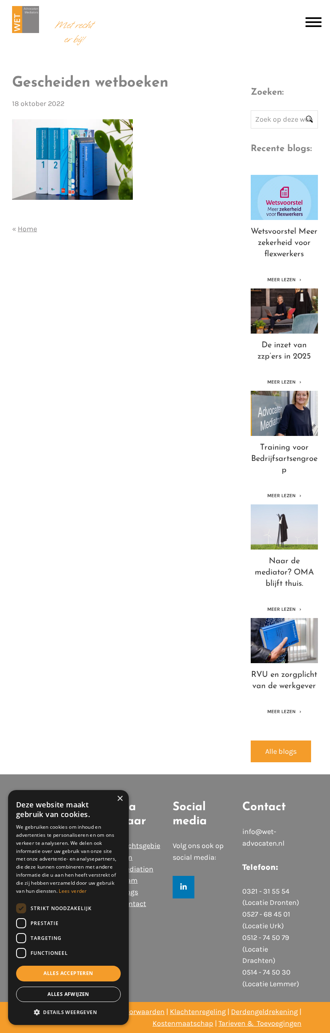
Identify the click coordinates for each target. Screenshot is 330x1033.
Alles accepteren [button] (68, 973)
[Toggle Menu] (313, 22)
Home (27, 228)
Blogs (129, 892)
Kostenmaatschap (183, 1023)
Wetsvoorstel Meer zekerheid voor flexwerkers (284, 243)
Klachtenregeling (198, 1011)
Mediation (136, 869)
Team (129, 880)
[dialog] (68, 907)
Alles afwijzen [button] (68, 994)
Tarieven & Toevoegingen (260, 1023)
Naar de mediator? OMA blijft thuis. (284, 572)
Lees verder (73, 891)
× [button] (120, 799)
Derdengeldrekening (264, 1011)
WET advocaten (25, 25)
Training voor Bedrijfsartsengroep (284, 459)
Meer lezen (282, 279)
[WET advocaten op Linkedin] (183, 887)
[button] (68, 1012)
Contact (133, 903)
